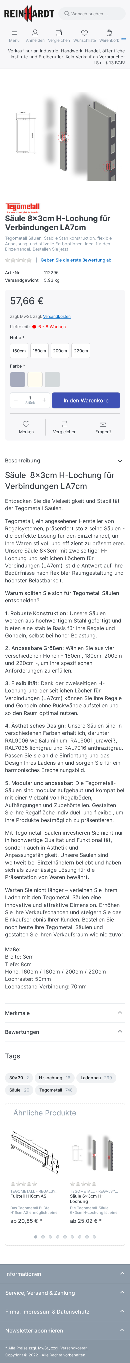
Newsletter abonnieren (34, 1330)
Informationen (23, 1274)
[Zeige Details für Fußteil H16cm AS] (35, 1152)
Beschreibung (22, 460)
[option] (19, 1078)
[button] (14, 400)
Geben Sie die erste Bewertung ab (76, 260)
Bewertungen (22, 1032)
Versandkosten (57, 316)
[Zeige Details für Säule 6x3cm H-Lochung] (94, 1152)
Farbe (16, 366)
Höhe (15, 337)
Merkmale (17, 1013)
